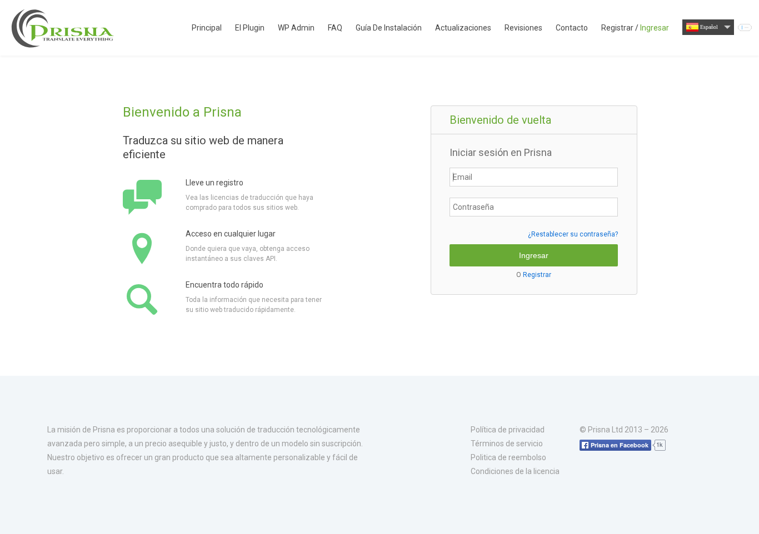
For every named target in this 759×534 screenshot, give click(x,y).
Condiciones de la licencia (515, 471)
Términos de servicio (507, 443)
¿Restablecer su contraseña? (573, 234)
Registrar (537, 275)
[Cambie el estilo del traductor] (744, 27)
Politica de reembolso (508, 457)
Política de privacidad (508, 429)
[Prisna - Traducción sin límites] (63, 28)
